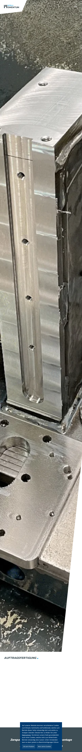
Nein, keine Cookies (44, 746)
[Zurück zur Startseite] (11, 6)
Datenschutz (26, 735)
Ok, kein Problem (28, 746)
